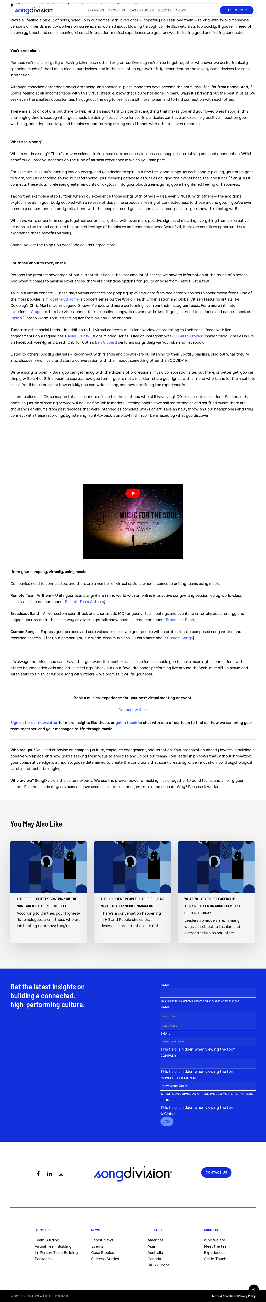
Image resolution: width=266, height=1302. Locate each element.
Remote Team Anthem (84, 601)
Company (168, 1056)
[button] (216, 1173)
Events (97, 1246)
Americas (156, 1240)
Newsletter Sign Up (178, 1078)
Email (165, 1034)
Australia (155, 1253)
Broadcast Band (180, 620)
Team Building (47, 1240)
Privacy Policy (247, 1296)
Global (169, 1114)
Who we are (214, 1240)
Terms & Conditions (224, 1296)
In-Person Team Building (56, 1253)
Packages (43, 1259)
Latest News (102, 1240)
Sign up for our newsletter (34, 722)
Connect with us (133, 710)
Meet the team (217, 1246)
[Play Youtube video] (133, 493)
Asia (151, 1246)
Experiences (214, 1253)
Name (165, 985)
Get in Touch (215, 1259)
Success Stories (105, 1259)
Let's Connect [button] (236, 10)
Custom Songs (180, 638)
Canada (154, 1259)
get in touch (126, 722)
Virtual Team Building (53, 1246)
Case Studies (102, 1253)
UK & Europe (159, 1265)
